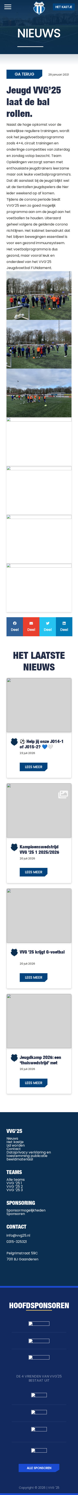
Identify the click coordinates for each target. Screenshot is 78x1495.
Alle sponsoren (39, 1468)
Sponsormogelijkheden (26, 1210)
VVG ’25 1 (14, 1183)
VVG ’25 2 (14, 1186)
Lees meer (33, 766)
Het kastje (63, 7)
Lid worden (15, 1145)
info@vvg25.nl (18, 1235)
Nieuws (12, 1138)
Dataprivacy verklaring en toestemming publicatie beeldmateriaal (28, 1156)
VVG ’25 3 (14, 1189)
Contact (13, 1148)
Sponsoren (15, 1213)
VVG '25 (53, 1487)
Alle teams (15, 1179)
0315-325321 (16, 1241)
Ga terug (24, 74)
